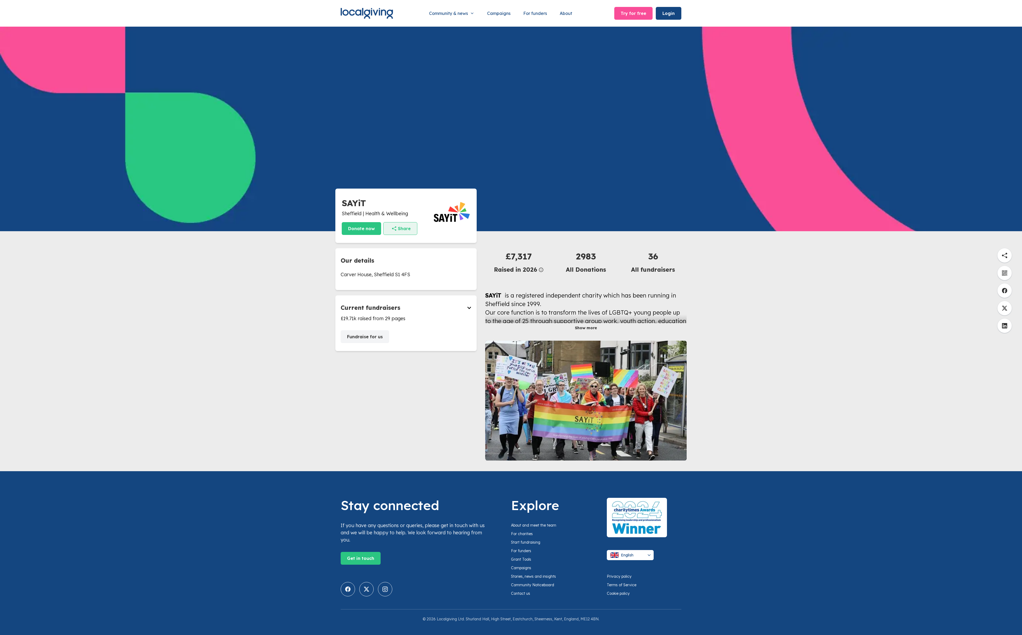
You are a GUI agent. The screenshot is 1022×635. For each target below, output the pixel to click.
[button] (518, 262)
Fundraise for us (365, 336)
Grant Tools (521, 559)
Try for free (633, 13)
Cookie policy (618, 593)
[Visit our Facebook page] (348, 589)
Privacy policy (619, 576)
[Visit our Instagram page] (385, 589)
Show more (586, 327)
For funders (535, 13)
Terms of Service (621, 585)
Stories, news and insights (533, 576)
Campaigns (498, 13)
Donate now (361, 228)
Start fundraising (525, 542)
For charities (522, 533)
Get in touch (360, 558)
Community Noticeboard (532, 585)
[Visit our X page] (366, 589)
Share (404, 228)
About (566, 13)
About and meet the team (533, 525)
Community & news (448, 13)
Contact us (520, 593)
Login (668, 13)
